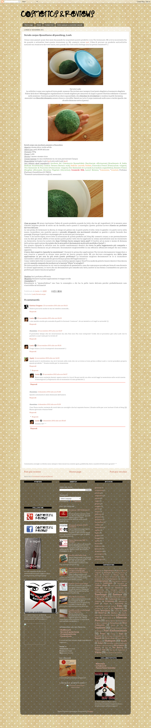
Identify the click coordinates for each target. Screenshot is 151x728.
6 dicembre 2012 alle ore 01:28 (49, 392)
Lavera (117, 611)
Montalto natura (122, 621)
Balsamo (119, 570)
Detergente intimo (117, 590)
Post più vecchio (118, 471)
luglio (97, 501)
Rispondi (33, 311)
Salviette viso (119, 636)
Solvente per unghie (112, 643)
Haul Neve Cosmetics (77, 597)
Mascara (114, 613)
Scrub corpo (41, 294)
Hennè (106, 603)
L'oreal (106, 608)
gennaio (98, 488)
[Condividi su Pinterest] (61, 291)
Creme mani (114, 585)
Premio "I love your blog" (78, 583)
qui (87, 42)
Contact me (49, 25)
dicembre (98, 519)
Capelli (107, 577)
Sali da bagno (108, 636)
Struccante (119, 645)
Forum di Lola (66, 636)
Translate (77, 501)
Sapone (98, 638)
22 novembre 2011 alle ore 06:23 (49, 318)
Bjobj (96, 575)
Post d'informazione (115, 630)
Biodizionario (65, 630)
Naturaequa (100, 664)
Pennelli (99, 631)
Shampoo (110, 640)
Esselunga (101, 594)
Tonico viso (100, 650)
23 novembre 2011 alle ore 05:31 (49, 345)
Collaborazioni (101, 581)
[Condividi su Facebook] (59, 291)
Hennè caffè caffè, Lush (77, 555)
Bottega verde (119, 575)
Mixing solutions (110, 621)
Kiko (119, 605)
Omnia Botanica (115, 628)
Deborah (107, 588)
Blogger (90, 711)
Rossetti (98, 636)
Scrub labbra (121, 638)
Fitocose (100, 599)
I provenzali (118, 603)
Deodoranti (99, 590)
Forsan (123, 599)
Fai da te (106, 597)
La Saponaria (117, 608)
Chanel (123, 579)
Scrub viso (98, 641)
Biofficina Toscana (119, 573)
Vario (98, 652)
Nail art (99, 623)
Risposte (35, 370)
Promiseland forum (68, 634)
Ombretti (100, 627)
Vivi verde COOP (115, 652)
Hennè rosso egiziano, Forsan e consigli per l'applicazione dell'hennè (78, 570)
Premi (103, 634)
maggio (98, 506)
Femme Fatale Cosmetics (119, 597)
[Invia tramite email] (52, 291)
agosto (97, 498)
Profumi (113, 634)
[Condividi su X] (56, 291)
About (39, 25)
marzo (97, 511)
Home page (29, 25)
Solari (100, 643)
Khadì (112, 606)
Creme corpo (101, 585)
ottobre (98, 493)
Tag (106, 647)
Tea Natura (117, 647)
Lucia (32, 318)
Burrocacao (98, 577)
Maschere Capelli (110, 615)
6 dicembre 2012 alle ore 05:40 (54, 421)
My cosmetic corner (99, 237)
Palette (124, 628)
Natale (105, 623)
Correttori (120, 583)
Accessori (98, 570)
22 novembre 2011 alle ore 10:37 (50, 331)
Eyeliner (97, 597)
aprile (97, 509)
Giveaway (109, 601)
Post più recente (32, 471)
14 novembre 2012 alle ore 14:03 (47, 358)
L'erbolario (98, 608)
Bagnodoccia (109, 570)
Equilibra (121, 592)
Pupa (121, 634)
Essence (117, 594)
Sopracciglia (123, 643)
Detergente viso (101, 592)
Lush (34, 294)
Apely (32, 358)
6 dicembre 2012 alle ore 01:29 (49, 404)
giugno (97, 504)
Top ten (112, 650)
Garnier (98, 601)
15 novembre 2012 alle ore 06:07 (55, 374)
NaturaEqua (114, 623)
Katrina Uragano (36, 305)
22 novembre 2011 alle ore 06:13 (55, 305)
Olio (121, 625)
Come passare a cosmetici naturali (69, 25)
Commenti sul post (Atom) (42, 476)
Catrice (114, 577)
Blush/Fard (106, 575)
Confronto (107, 583)
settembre (99, 496)
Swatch (97, 647)
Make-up (102, 613)
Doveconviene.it (76, 687)
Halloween (122, 601)
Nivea (113, 625)
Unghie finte (121, 650)
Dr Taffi (113, 592)
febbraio (98, 514)
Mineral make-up (108, 618)
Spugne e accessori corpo (104, 645)
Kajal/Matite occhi (101, 606)
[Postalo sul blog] (54, 291)
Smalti (124, 641)
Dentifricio (119, 588)
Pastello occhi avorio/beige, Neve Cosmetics (79, 611)
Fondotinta (113, 599)
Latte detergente (102, 610)
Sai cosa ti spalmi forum (69, 632)
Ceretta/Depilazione (111, 579)
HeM (97, 603)
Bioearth (107, 573)
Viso (107, 652)
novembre (99, 490)
